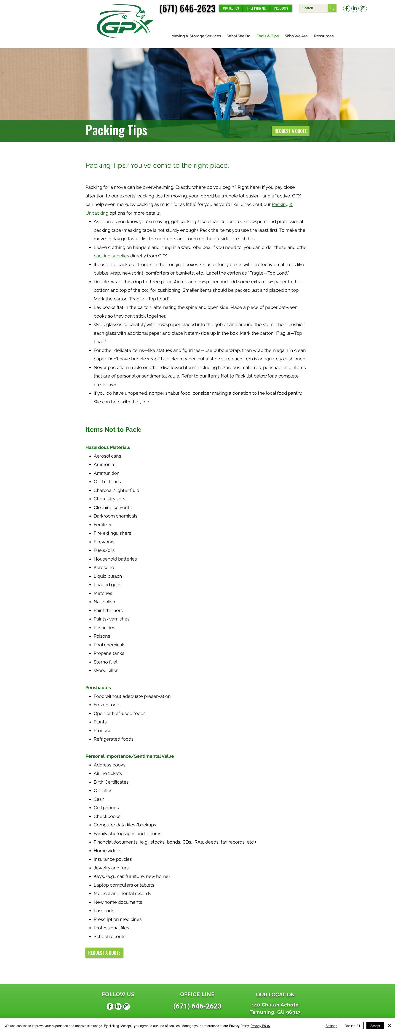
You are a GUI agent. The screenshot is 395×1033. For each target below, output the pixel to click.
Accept (375, 1025)
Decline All (352, 1025)
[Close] (389, 1025)
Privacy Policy (260, 1025)
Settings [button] (331, 1025)
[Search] (331, 8)
